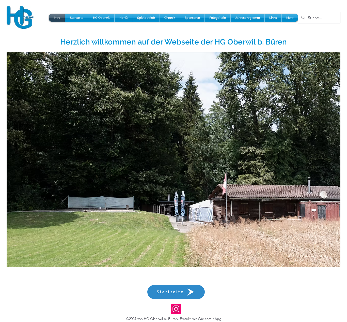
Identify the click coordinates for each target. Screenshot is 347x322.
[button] (101, 18)
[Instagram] (176, 309)
